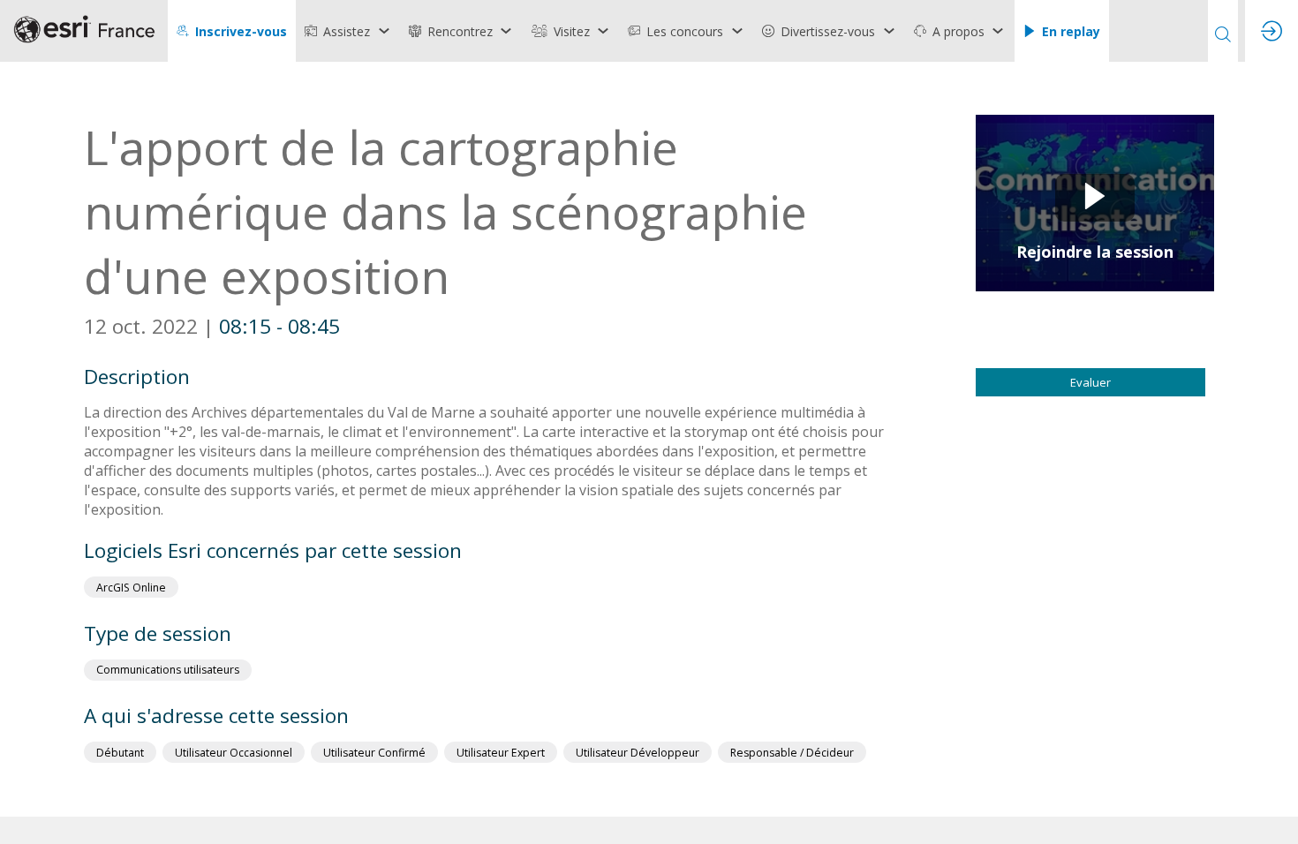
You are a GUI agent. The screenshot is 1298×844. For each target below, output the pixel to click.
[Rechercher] (1223, 31)
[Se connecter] (1271, 31)
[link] (348, 31)
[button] (232, 31)
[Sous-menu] (383, 31)
